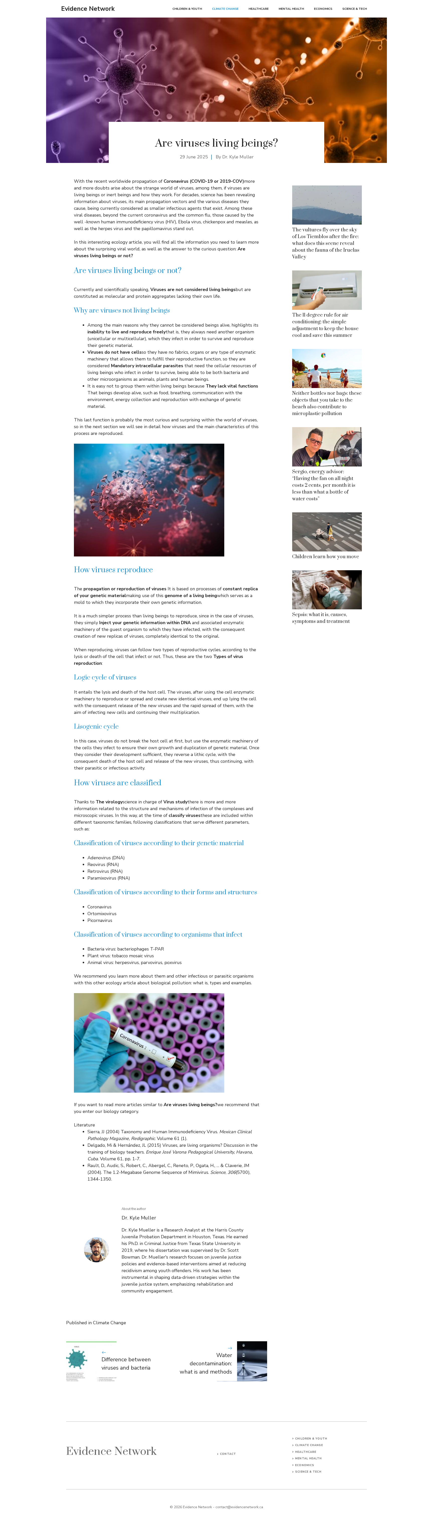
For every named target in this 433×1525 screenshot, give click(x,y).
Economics (323, 9)
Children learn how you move (325, 557)
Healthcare (259, 9)
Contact (228, 1454)
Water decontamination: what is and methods (206, 1364)
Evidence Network (88, 9)
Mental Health (291, 9)
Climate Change (225, 9)
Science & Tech (354, 9)
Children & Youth (187, 9)
